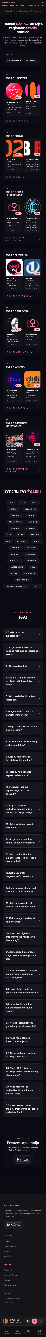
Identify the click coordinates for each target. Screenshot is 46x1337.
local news (30, 509)
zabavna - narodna (17, 586)
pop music (15, 561)
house (37, 541)
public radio (15, 522)
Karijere (7, 1251)
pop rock (31, 561)
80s (8, 541)
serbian (13, 509)
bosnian (15, 528)
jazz (36, 586)
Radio (11, 6)
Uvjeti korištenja (10, 1275)
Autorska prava (10, 1285)
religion (15, 548)
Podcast (20, 6)
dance (31, 515)
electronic (23, 580)
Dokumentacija (10, 1246)
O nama (7, 1241)
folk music (29, 573)
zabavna (35, 535)
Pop (11, 503)
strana (14, 554)
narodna (16, 515)
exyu (32, 567)
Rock (22, 503)
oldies (14, 573)
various (33, 522)
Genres (29, 6)
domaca (31, 548)
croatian (30, 528)
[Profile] (42, 2)
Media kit (7, 1256)
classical (30, 554)
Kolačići (7, 1280)
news (20, 535)
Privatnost (8, 1270)
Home (4, 6)
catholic (21, 541)
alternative (17, 567)
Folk (34, 503)
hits (9, 535)
